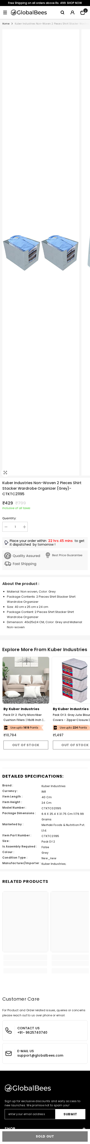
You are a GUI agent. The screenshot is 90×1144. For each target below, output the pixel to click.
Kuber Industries (24, 709)
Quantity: (9, 518)
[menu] (5, 12)
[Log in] (72, 12)
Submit (70, 1114)
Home (5, 23)
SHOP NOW (74, 3)
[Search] (62, 12)
